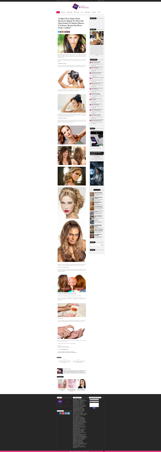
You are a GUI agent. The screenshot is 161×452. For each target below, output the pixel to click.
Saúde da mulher (80, 442)
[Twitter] (101, 0)
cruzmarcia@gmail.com (64, 349)
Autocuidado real (75, 402)
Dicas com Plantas (75, 418)
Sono (85, 444)
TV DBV (82, 12)
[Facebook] (102, 0)
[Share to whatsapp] (64, 32)
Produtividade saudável (82, 437)
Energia (84, 421)
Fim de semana (75, 424)
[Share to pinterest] (65, 32)
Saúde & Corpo (75, 442)
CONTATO (99, 12)
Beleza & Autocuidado (76, 403)
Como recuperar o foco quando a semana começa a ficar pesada (96, 115)
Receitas (78, 439)
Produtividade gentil (84, 436)
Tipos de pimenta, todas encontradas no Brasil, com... (99, 206)
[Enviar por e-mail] (69, 32)
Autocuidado (82, 401)
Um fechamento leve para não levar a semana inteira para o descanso (97, 73)
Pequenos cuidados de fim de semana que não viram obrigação (97, 67)
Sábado (79, 441)
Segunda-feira (85, 443)
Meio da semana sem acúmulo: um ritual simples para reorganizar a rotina (97, 120)
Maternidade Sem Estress (76, 429)
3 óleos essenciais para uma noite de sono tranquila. (81, 390)
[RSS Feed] (103, 0)
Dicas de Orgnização (82, 419)
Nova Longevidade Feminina (81, 432)
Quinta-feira (75, 439)
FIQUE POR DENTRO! (87, 12)
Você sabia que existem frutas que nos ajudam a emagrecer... (98, 226)
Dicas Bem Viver (82, 417)
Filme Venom (96, 220)
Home (58, 12)
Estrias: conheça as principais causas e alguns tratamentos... (98, 202)
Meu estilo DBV (83, 429)
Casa (73, 406)
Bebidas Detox (81, 402)
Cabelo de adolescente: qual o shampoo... (99, 211)
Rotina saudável (75, 441)
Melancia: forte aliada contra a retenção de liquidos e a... (99, 230)
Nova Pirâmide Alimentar (76, 433)
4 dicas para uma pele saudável (62, 390)
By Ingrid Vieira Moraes (76, 405)
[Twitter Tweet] (58, 32)
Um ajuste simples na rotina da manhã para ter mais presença (97, 88)
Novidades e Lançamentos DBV (77, 434)
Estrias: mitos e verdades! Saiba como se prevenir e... (98, 193)
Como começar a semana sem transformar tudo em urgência (95, 94)
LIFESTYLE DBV (63, 12)
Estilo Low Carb (80, 422)
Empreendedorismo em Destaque (78, 421)
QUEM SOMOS (94, 12)
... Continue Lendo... (94, 76)
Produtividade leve (76, 437)
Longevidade (82, 427)
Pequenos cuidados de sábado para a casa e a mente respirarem (96, 104)
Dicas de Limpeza (75, 419)
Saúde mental (80, 443)
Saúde (82, 441)
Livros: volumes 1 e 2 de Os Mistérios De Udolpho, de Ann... (98, 216)
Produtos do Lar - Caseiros (77, 438)
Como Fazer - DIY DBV (80, 411)
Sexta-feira (74, 444)
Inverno (80, 426)
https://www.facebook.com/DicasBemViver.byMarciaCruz (67, 352)
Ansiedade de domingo (83, 400)
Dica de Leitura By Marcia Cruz (77, 416)
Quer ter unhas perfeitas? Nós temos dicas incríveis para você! (72, 390)
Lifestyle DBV (84, 426)
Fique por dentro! (80, 424)
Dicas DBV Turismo (82, 418)
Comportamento (75, 412)
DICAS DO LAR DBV (76, 12)
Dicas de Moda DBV (76, 417)
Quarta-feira (83, 438)
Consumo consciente (76, 413)
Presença (74, 436)
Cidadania (74, 411)
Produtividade (78, 436)
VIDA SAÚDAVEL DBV (69, 12)
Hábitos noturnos (75, 426)
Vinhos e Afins (75, 447)
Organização (85, 434)
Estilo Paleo (84, 422)
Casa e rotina (75, 407)
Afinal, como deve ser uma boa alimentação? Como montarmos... (98, 198)
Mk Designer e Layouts (85, 451)
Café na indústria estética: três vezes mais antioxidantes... (98, 235)
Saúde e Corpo (75, 443)
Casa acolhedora (82, 406)
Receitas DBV (82, 439)
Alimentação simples (76, 400)
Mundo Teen (75, 432)
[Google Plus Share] (62, 32)
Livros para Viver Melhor (76, 427)
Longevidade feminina (76, 428)
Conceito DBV (80, 412)
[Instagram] (98, 0)
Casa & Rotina (77, 406)
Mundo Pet (82, 431)
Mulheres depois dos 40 (76, 431)
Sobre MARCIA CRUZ (80, 444)
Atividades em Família (76, 401)
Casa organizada (80, 407)
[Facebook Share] (60, 32)
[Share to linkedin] (67, 32)
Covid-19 (85, 413)
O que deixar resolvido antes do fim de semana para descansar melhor (97, 110)
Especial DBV (75, 422)
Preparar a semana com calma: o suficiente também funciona (96, 62)
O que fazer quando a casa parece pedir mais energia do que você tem (97, 83)
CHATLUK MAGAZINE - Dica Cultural (78, 408)
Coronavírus (81, 413)
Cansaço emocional (83, 405)
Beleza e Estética (59, 357)
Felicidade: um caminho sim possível (78, 423)
